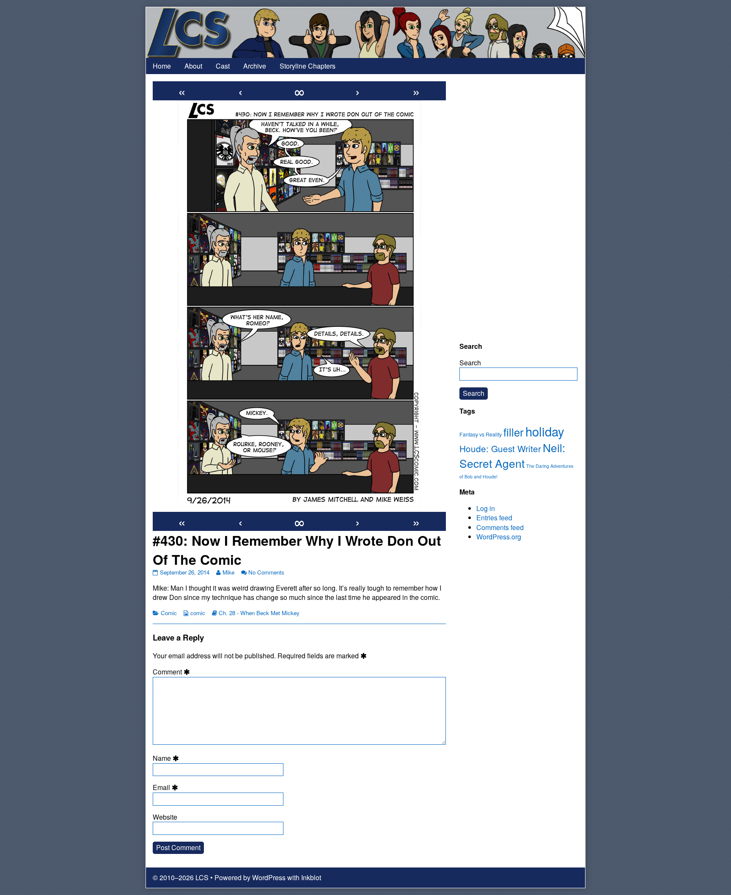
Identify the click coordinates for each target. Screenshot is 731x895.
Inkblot (311, 877)
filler (513, 431)
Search (470, 362)
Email (167, 787)
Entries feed (494, 517)
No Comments (266, 572)
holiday (544, 431)
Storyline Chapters (307, 66)
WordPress (269, 877)
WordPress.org (498, 536)
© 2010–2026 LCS (181, 877)
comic (197, 613)
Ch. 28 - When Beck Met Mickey (259, 613)
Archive (254, 66)
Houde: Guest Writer (500, 448)
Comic (169, 613)
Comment (172, 672)
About (193, 66)
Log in (485, 508)
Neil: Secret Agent (512, 455)
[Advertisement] (518, 208)
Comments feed (500, 527)
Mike (228, 572)
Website (165, 817)
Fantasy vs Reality (480, 434)
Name (167, 758)
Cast (223, 66)
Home (162, 66)
